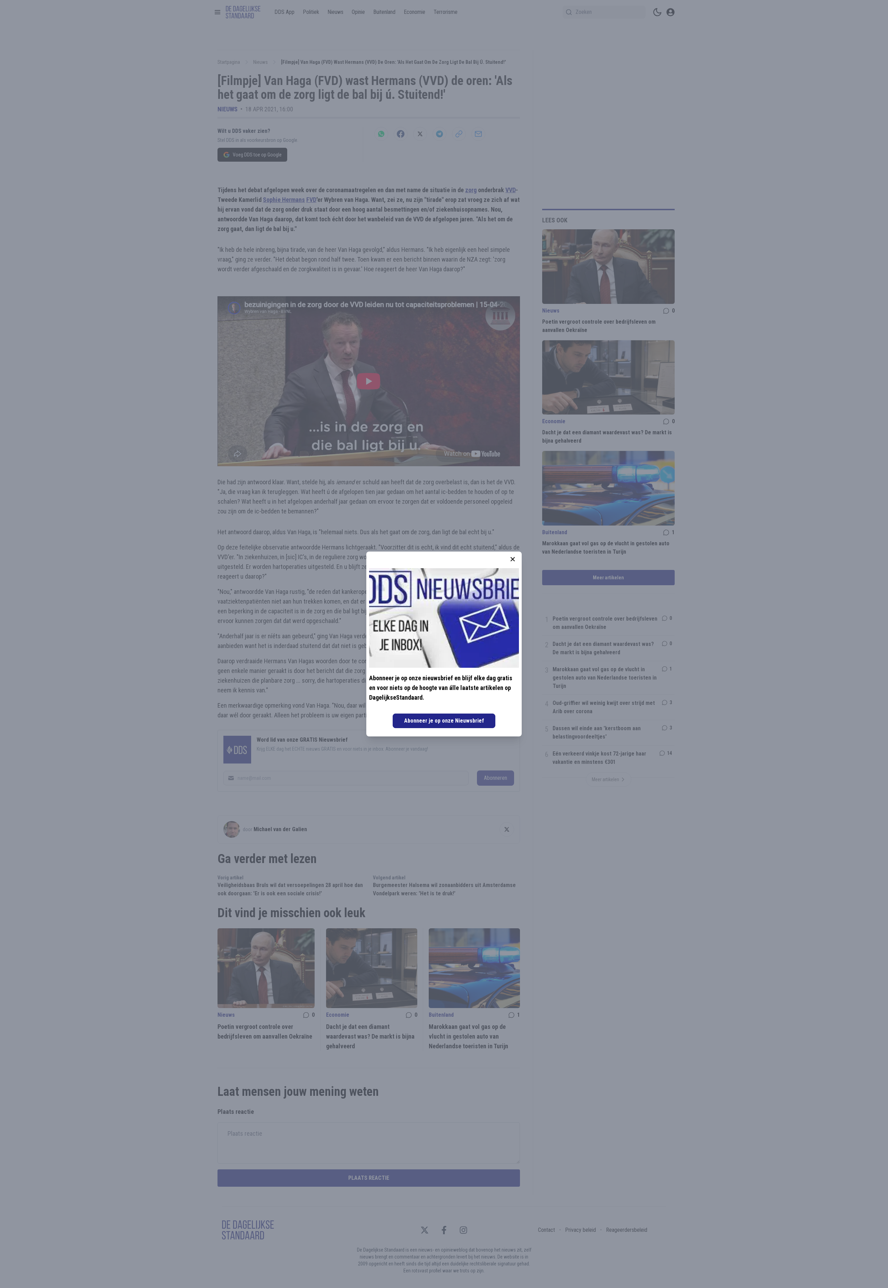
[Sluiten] (512, 559)
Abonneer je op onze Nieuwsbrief (444, 720)
